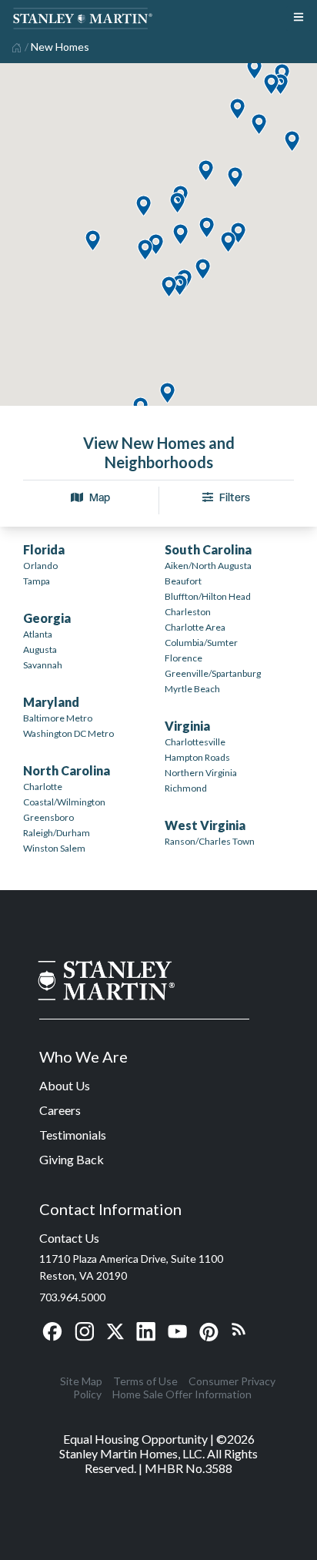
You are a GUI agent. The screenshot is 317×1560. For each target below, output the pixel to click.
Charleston (188, 612)
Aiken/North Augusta (208, 565)
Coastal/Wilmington (64, 802)
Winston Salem (54, 848)
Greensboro (48, 817)
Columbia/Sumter (201, 642)
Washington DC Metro (68, 733)
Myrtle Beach (192, 689)
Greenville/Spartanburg (213, 673)
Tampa (36, 581)
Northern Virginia (201, 772)
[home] (15, 46)
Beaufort (183, 581)
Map (99, 497)
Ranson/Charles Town (210, 841)
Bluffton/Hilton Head (208, 596)
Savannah (42, 665)
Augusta (40, 649)
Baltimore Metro (57, 718)
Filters (234, 497)
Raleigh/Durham (56, 833)
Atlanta (37, 634)
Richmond (186, 788)
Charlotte (42, 786)
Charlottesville (195, 742)
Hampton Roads (197, 757)
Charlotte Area (195, 627)
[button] (166, 394)
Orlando (40, 565)
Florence (183, 658)
